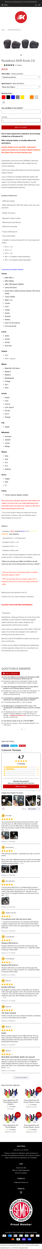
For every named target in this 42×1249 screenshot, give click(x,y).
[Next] (38, 43)
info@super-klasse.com (18, 715)
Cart (39, 5)
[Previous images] (3, 800)
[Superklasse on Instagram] (21, 1193)
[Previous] (4, 43)
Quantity (4, 117)
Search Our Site (21, 1168)
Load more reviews (21, 1077)
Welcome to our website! (21, 1150)
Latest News (21, 1146)
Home (3, 30)
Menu (6, 5)
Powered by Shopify (31, 1232)
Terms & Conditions (21, 1173)
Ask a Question (11, 673)
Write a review (21, 786)
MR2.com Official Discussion (21, 1170)
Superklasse (20, 1232)
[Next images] (38, 800)
